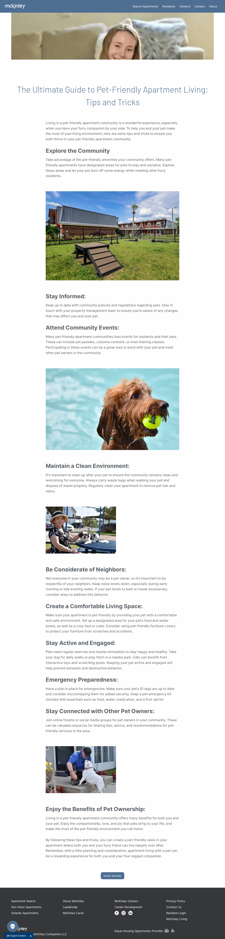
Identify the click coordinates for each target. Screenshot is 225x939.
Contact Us (173, 907)
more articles (112, 875)
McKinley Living (176, 919)
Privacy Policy (175, 901)
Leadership (70, 907)
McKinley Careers (126, 901)
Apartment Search (23, 901)
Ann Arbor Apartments (26, 907)
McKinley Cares (73, 913)
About (213, 6)
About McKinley (73, 901)
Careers (200, 6)
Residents (168, 6)
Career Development (128, 907)
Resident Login (176, 913)
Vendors (184, 6)
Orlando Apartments (24, 913)
